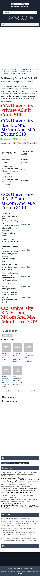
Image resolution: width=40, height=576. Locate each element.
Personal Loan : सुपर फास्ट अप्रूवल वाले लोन (15, 518)
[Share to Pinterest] (12, 335)
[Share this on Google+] (13, 331)
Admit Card (12, 69)
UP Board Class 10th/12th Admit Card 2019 (17, 357)
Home (4, 69)
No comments (29, 82)
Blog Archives (23, 463)
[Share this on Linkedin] (16, 331)
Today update (25, 71)
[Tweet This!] (10, 331)
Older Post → (34, 391)
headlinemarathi (20, 4)
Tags (13, 463)
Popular (5, 463)
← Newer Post (6, 391)
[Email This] (3, 335)
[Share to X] (7, 335)
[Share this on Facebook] (7, 331)
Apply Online (25, 224)
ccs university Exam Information (19, 143)
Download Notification (13, 139)
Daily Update (14, 71)
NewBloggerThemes (18, 571)
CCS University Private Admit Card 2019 (19, 78)
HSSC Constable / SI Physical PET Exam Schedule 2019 (6, 381)
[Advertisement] (20, 48)
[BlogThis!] (5, 335)
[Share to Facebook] (9, 335)
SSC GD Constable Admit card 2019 (6, 356)
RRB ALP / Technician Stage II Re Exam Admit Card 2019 (17, 380)
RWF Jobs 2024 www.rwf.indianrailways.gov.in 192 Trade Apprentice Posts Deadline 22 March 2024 (20, 539)
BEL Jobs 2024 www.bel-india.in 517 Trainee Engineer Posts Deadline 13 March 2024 (17, 485)
